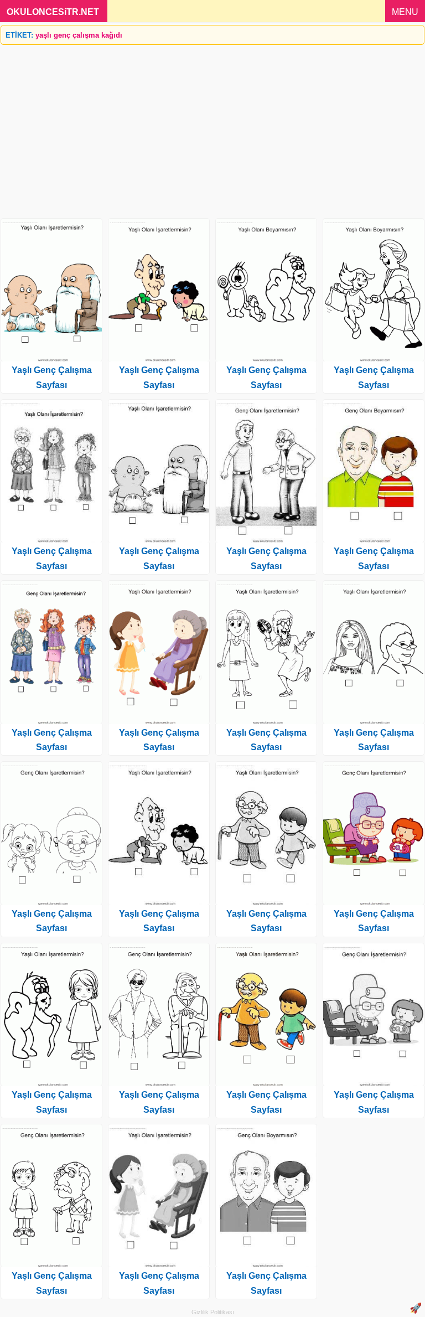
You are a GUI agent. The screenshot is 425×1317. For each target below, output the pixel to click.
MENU (405, 12)
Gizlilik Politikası (212, 1312)
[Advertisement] (212, 127)
